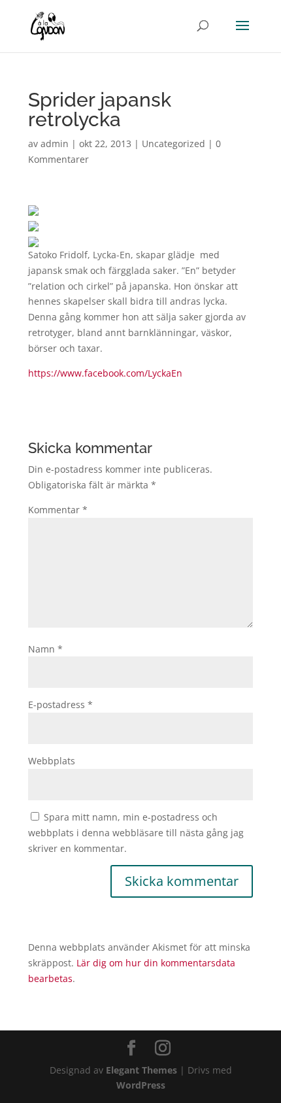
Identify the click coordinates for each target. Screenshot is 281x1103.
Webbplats (51, 761)
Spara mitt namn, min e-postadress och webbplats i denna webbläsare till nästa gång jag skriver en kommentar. (136, 833)
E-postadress (60, 704)
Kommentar (58, 509)
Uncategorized (173, 143)
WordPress (140, 1085)
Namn (45, 649)
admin (55, 143)
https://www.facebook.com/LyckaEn (105, 373)
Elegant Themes (141, 1070)
